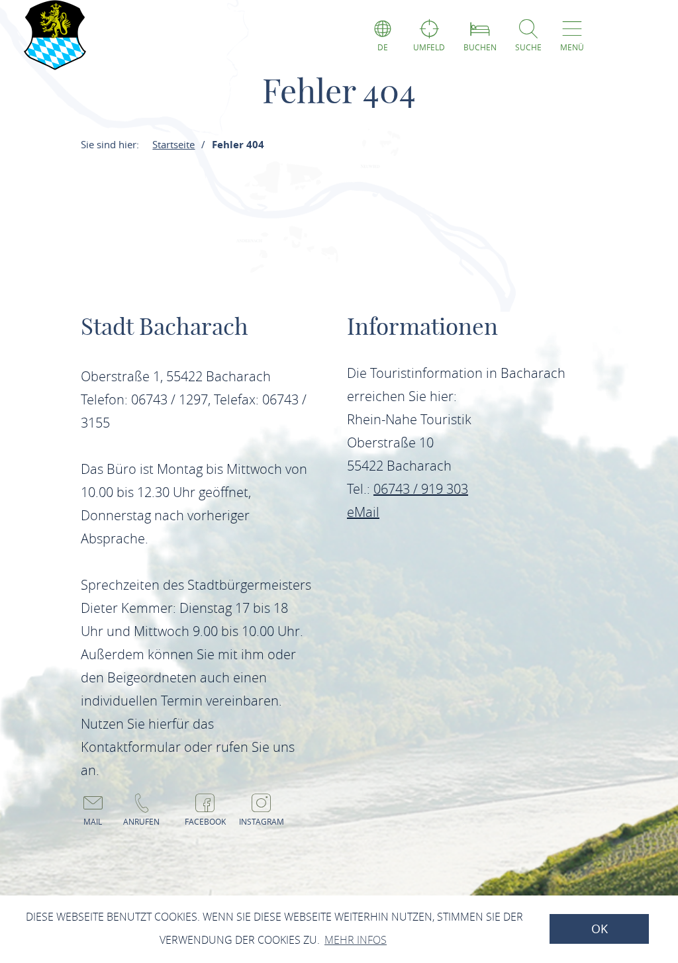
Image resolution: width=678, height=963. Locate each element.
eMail (363, 512)
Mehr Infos (355, 940)
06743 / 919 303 (420, 489)
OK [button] (599, 929)
